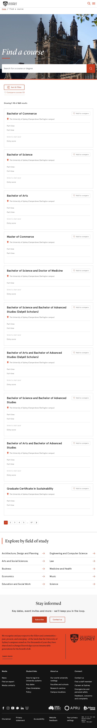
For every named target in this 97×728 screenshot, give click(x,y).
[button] (89, 4)
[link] (4, 9)
